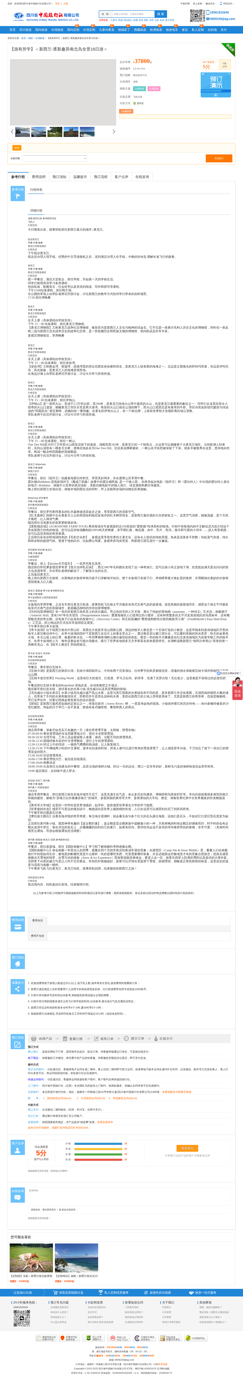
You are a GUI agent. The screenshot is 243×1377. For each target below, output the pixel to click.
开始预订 (219, 158)
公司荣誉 (166, 1317)
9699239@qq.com (124, 1360)
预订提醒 (125, 75)
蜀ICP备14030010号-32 (147, 1368)
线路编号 (125, 68)
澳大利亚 (169, 20)
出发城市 (125, 81)
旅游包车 (172, 29)
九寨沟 (113, 20)
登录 (57, 3)
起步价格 (125, 62)
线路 (30, 38)
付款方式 (125, 103)
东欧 (151, 20)
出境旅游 (57, 29)
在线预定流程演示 (59, 1307)
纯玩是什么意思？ (59, 1312)
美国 (162, 20)
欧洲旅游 (156, 29)
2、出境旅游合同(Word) (91, 1098)
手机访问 (227, 3)
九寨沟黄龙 (106, 29)
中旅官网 (185, 3)
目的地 (212, 29)
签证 (185, 29)
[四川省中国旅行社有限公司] (46, 16)
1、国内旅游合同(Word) (57, 1098)
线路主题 (125, 88)
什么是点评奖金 (58, 1322)
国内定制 (73, 29)
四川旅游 (25, 29)
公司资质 (166, 1312)
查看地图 (162, 1364)
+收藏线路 (126, 111)
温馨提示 (80, 177)
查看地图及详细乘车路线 (176, 1091)
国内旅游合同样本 (134, 1317)
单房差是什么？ (58, 1317)
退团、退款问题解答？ (210, 1307)
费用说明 (39, 177)
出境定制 (89, 29)
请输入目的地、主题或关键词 (129, 14)
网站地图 (164, 1368)
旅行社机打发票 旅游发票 (100, 1322)
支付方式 (92, 1312)
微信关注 (210, 3)
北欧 (157, 20)
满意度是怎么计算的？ (210, 1317)
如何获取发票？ (96, 1317)
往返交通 (125, 96)
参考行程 (18, 177)
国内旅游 (41, 29)
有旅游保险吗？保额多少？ (213, 1322)
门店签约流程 (132, 1307)
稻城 (120, 20)
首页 (12, 29)
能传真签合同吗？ (134, 1312)
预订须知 (59, 177)
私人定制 (197, 3)
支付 (224, 29)
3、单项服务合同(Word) (123, 1098)
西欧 (146, 20)
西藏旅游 (140, 29)
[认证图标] (46, 1338)
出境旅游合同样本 (134, 1322)
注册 (65, 3)
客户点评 (121, 177)
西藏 (135, 20)
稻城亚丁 (124, 29)
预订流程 (101, 177)
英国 (141, 20)
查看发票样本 (105, 1122)
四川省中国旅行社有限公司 (112, 1368)
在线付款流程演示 (97, 1307)
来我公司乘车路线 (171, 1322)
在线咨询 (142, 177)
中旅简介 (166, 1307)
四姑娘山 (128, 20)
